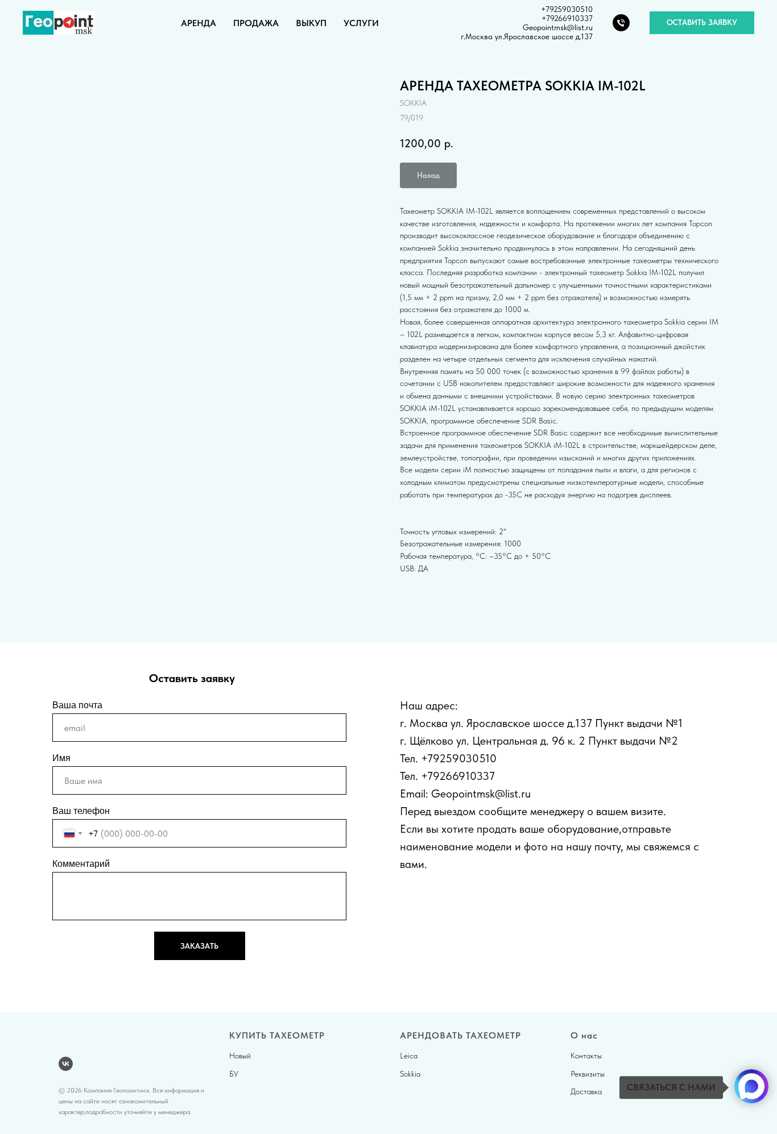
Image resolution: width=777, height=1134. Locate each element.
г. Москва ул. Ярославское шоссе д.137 (496, 723)
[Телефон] (621, 22)
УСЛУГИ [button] (361, 23)
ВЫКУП (311, 23)
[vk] (66, 1064)
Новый (240, 1055)
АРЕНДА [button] (198, 23)
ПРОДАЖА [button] (256, 23)
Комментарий (81, 864)
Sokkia (410, 1073)
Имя (61, 758)
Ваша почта (77, 705)
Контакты (586, 1055)
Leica (409, 1055)
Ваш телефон (81, 811)
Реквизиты (588, 1073)
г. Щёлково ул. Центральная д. (474, 740)
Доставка (586, 1091)
